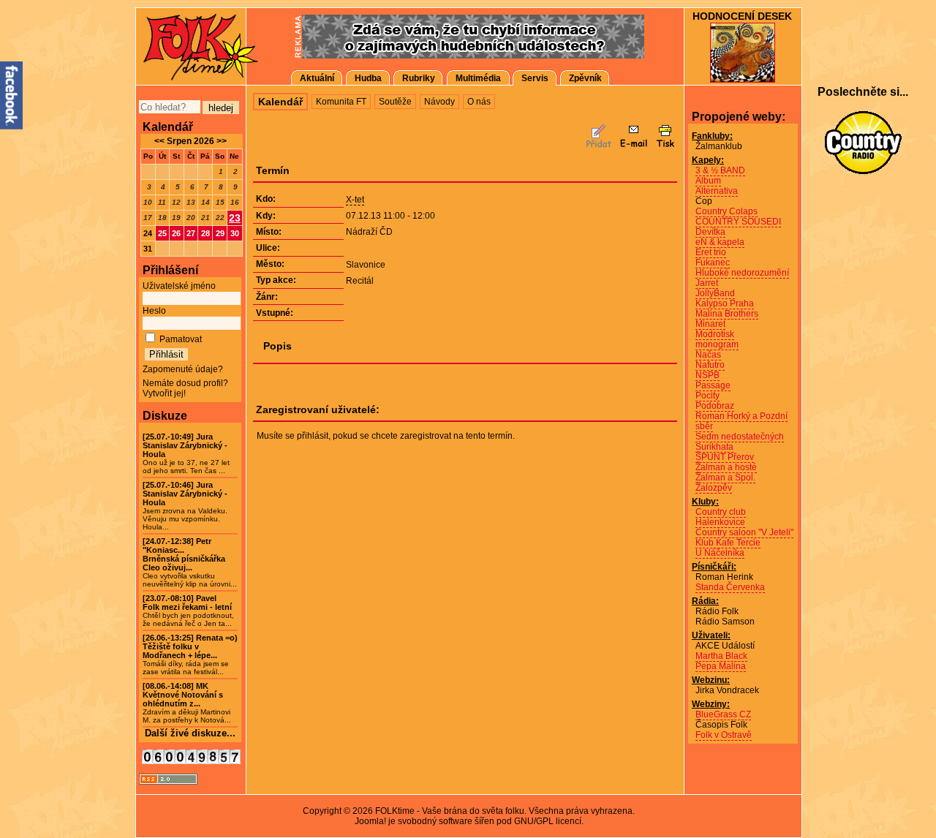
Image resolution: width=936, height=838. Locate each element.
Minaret (710, 324)
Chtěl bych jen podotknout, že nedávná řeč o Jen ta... (188, 610)
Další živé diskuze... (190, 733)
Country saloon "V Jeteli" (744, 532)
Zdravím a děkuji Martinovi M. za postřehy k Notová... (187, 703)
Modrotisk (714, 334)
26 (176, 233)
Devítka (710, 232)
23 (235, 218)
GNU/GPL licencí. (549, 821)
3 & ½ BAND (720, 170)
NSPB (707, 375)
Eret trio (710, 252)
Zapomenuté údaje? (183, 369)
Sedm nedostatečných (739, 436)
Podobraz (714, 406)
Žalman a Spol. (725, 477)
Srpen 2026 (190, 141)
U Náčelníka (719, 553)
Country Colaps (726, 211)
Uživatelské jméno (179, 286)
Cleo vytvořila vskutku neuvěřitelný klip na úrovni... (190, 562)
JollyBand (715, 293)
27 (190, 233)
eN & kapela (719, 242)
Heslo (154, 311)
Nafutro (710, 365)
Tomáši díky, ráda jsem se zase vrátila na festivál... (190, 655)
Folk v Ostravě (723, 735)
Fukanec (712, 262)
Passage (713, 385)
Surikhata (714, 447)
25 (162, 233)
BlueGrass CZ (723, 714)
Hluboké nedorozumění (742, 273)
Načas (708, 355)
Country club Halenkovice (720, 517)
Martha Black (721, 656)
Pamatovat (180, 339)
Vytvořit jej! (164, 393)
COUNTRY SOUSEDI (738, 221)
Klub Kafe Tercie (727, 542)
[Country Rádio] (863, 142)
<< (159, 141)
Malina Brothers (726, 314)
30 (234, 233)
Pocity (707, 395)
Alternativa (716, 191)
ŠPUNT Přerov (724, 457)
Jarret (706, 283)
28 (205, 233)
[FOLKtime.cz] (190, 45)
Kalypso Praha (724, 303)
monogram (717, 344)
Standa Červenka (730, 587)
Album (708, 180)
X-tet (355, 200)
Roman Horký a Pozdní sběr (741, 421)
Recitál (360, 281)
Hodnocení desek (742, 16)
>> (220, 141)
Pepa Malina (720, 666)
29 (220, 233)
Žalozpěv (713, 488)
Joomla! (370, 821)
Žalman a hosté (726, 467)
